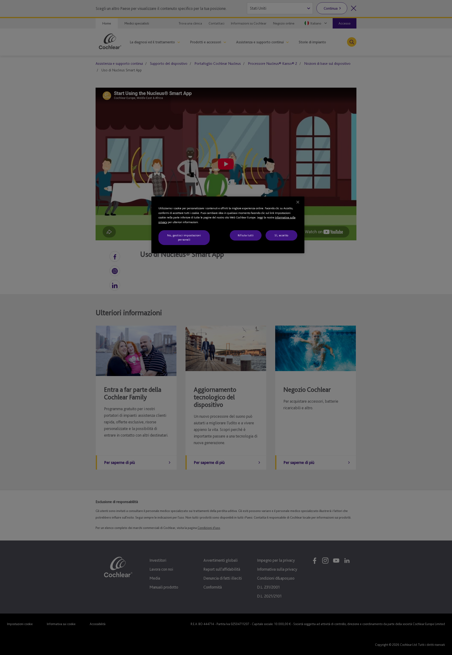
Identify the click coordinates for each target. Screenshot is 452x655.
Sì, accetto (281, 235)
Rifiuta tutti (246, 235)
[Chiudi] (298, 202)
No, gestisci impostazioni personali (184, 237)
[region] (227, 224)
